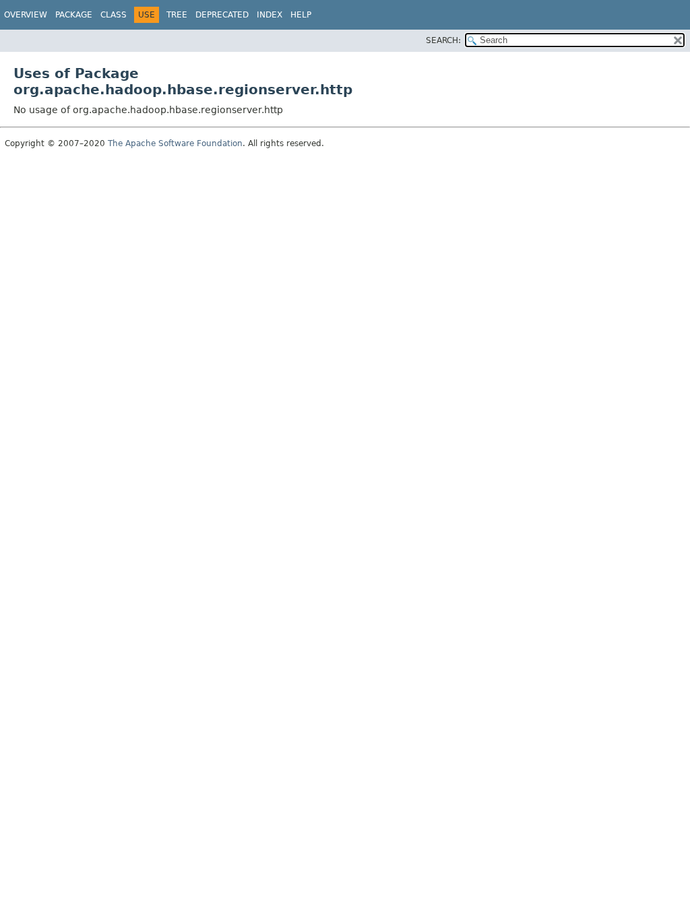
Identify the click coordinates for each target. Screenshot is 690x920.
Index (269, 15)
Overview (25, 15)
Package (73, 15)
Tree (176, 15)
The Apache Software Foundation (175, 143)
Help (300, 15)
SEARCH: (443, 40)
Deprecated (222, 15)
